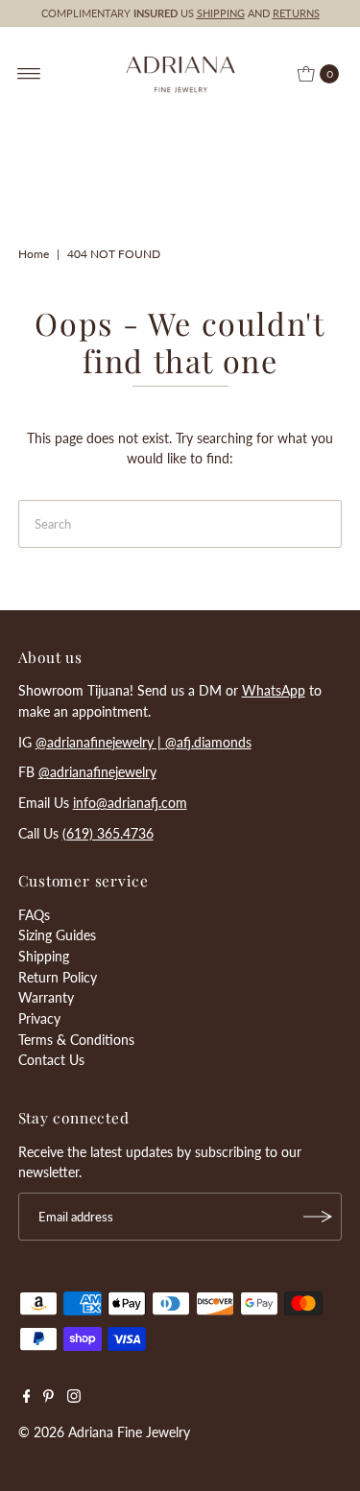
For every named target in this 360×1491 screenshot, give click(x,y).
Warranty (46, 997)
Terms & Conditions (76, 1039)
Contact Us (51, 1060)
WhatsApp (273, 690)
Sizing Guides (57, 935)
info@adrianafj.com (130, 802)
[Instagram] (74, 1398)
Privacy (39, 1018)
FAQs (34, 915)
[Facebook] (27, 1398)
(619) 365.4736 (108, 833)
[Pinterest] (48, 1398)
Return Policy (57, 977)
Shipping (43, 956)
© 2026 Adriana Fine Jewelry (104, 1432)
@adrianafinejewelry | (100, 742)
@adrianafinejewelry (97, 772)
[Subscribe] (318, 1217)
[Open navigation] (29, 74)
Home (33, 254)
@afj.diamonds (208, 742)
